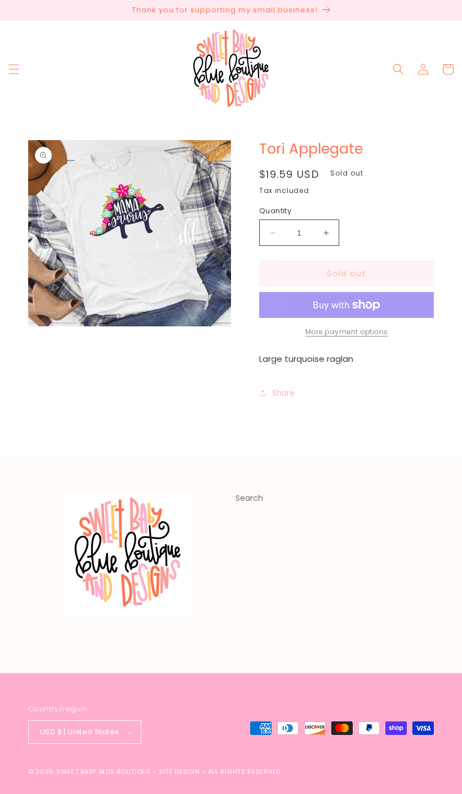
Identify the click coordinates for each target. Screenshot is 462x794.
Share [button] (283, 392)
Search (249, 498)
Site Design (179, 771)
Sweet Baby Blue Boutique (104, 771)
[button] (14, 69)
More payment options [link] (346, 332)
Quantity (275, 210)
